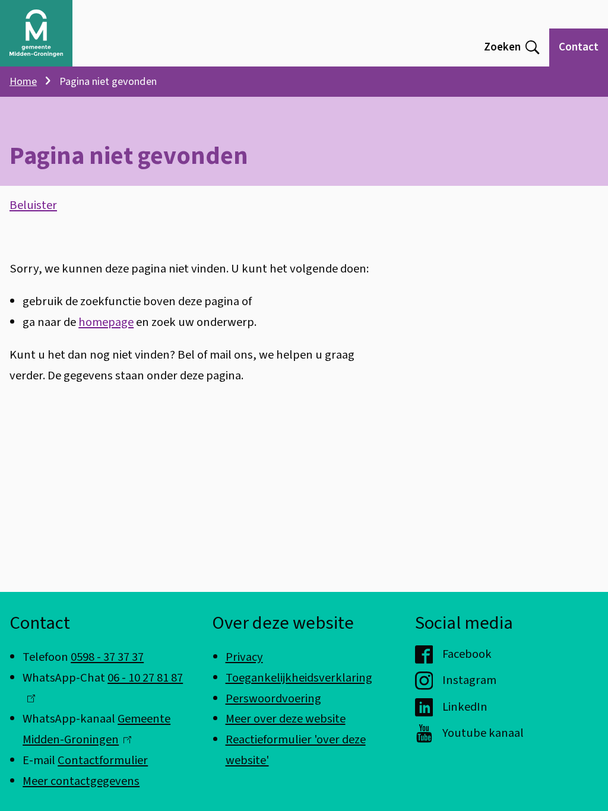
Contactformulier (103, 760)
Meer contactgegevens (81, 781)
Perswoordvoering (273, 698)
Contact (578, 47)
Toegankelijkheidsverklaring (299, 677)
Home (23, 81)
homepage (106, 322)
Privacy (244, 657)
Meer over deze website (286, 718)
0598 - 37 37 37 (107, 657)
